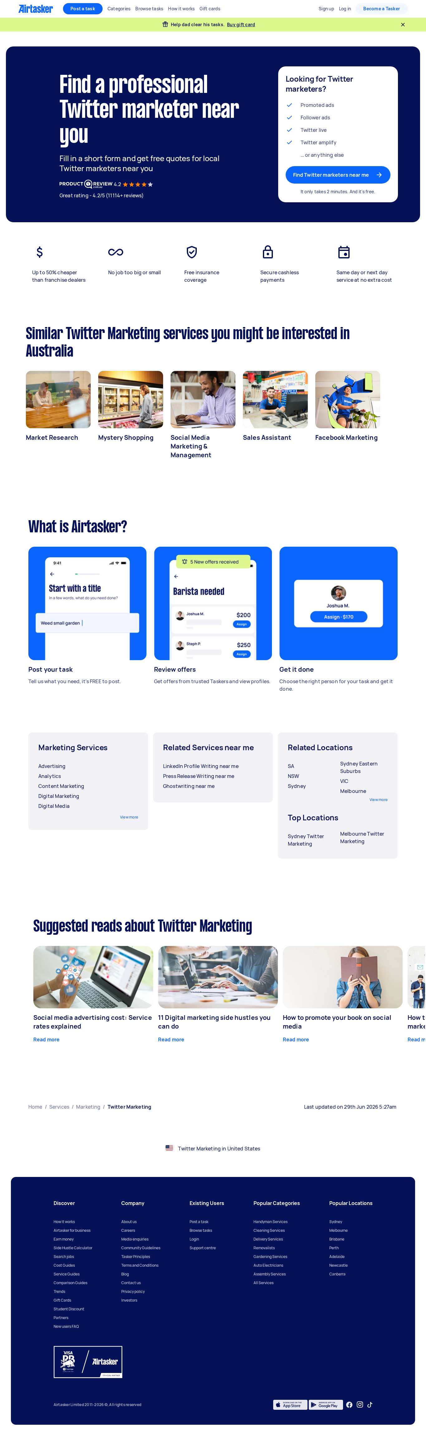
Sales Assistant (267, 437)
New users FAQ (66, 1326)
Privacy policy (133, 1291)
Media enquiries (134, 1239)
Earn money (64, 1239)
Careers (128, 1230)
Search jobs (64, 1256)
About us (129, 1221)
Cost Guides (64, 1265)
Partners (61, 1317)
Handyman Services (271, 1221)
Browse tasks (201, 1230)
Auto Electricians (268, 1265)
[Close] (403, 25)
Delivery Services (268, 1239)
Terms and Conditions (139, 1265)
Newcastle (338, 1265)
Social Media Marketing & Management (191, 446)
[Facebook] (349, 1405)
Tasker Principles (135, 1256)
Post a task (82, 9)
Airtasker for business (72, 1230)
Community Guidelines (140, 1247)
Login (194, 1239)
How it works (64, 1221)
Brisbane (336, 1239)
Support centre (203, 1247)
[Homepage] (35, 8)
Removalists (264, 1247)
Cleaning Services (269, 1230)
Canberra (337, 1274)
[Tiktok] (370, 1405)
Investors (129, 1300)
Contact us (131, 1282)
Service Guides (67, 1274)
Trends (59, 1291)
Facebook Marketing (346, 437)
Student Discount (69, 1309)
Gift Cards (62, 1300)
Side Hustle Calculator (73, 1247)
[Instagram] (360, 1404)
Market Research (52, 437)
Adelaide (337, 1256)
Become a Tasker (381, 9)
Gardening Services (270, 1256)
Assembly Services (270, 1274)
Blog (125, 1274)
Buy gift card (241, 24)
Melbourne (338, 1230)
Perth (334, 1247)
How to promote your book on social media (337, 1021)
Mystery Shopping (125, 437)
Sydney (335, 1221)
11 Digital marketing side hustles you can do (214, 1021)
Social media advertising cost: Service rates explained (92, 1021)
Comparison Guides (70, 1282)
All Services (264, 1282)
